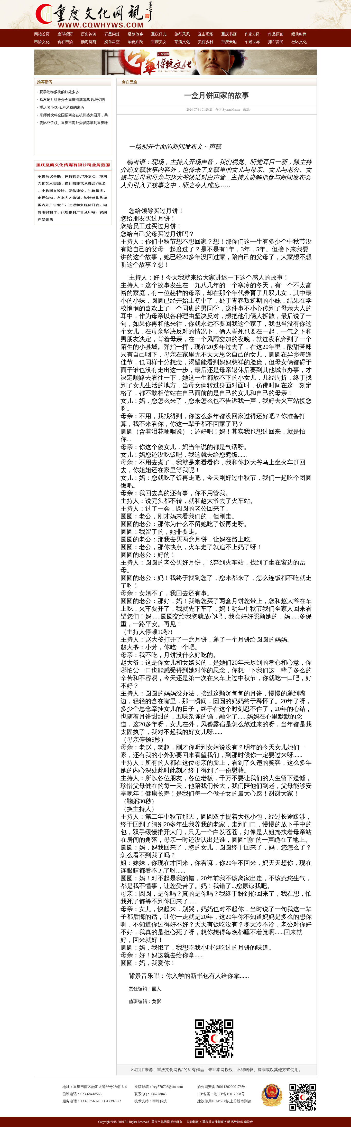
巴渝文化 (42, 42)
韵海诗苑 (88, 42)
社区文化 (299, 42)
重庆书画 (229, 34)
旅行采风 (182, 34)
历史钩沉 (88, 34)
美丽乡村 (205, 42)
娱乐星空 (112, 42)
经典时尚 (299, 34)
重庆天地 (229, 42)
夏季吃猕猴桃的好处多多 (59, 92)
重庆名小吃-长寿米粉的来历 (62, 107)
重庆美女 (159, 42)
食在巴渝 (65, 42)
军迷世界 (252, 42)
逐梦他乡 (135, 34)
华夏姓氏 (135, 42)
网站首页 (42, 34)
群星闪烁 (112, 34)
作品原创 (275, 34)
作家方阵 (252, 34)
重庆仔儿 (159, 34)
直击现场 (205, 34)
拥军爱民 (275, 42)
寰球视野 (65, 34)
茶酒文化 (182, 42)
